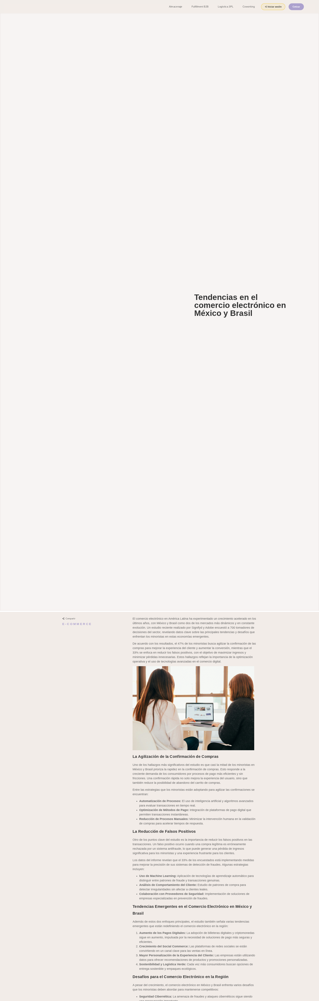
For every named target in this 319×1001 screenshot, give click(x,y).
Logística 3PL (225, 6)
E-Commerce (77, 624)
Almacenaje (175, 6)
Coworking (249, 6)
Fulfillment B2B (200, 6)
